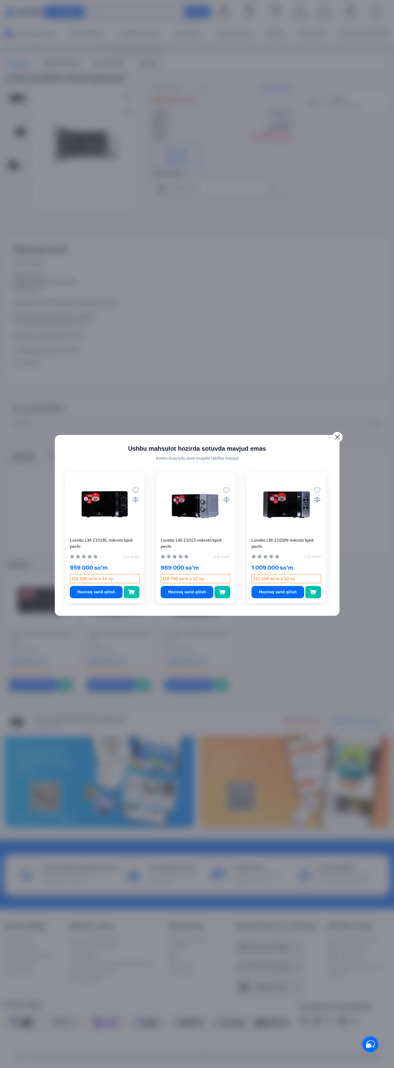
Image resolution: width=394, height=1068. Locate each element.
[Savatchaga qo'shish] (131, 592)
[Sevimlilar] (135, 490)
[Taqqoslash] (135, 499)
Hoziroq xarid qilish (96, 592)
